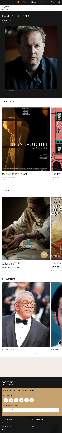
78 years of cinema (37, 419)
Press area (35, 423)
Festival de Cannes (7, 419)
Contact (34, 430)
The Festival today (7, 430)
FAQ (33, 426)
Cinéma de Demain (7, 423)
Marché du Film (6, 426)
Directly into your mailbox (10, 405)
